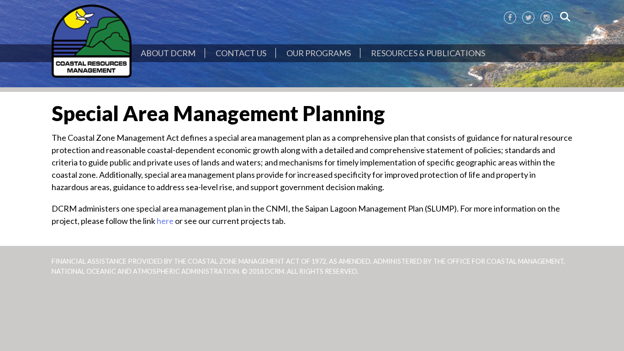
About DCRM (168, 53)
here (165, 221)
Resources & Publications (428, 53)
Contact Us (241, 53)
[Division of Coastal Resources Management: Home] (92, 42)
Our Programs (318, 53)
